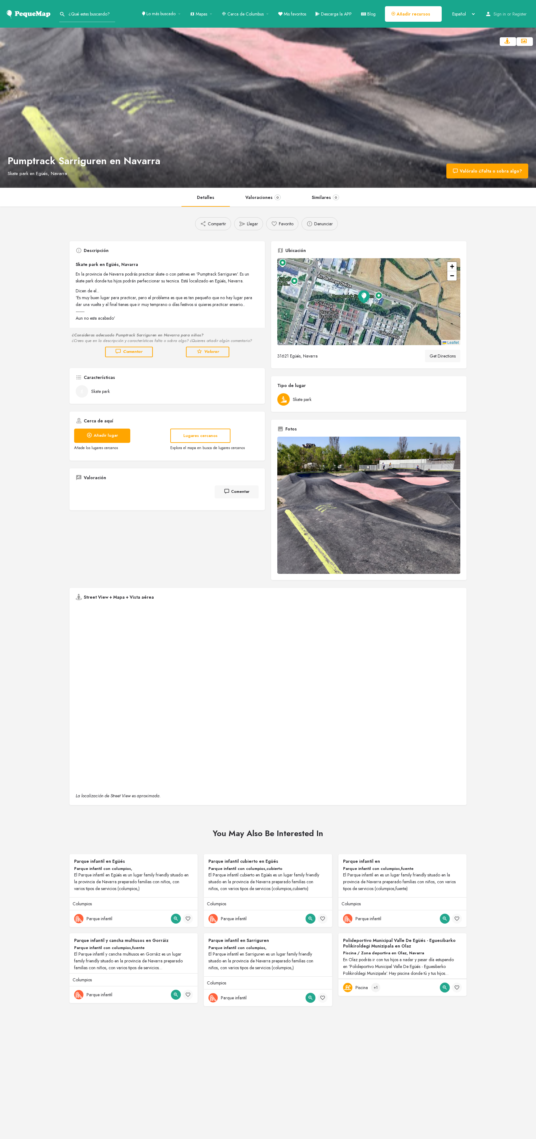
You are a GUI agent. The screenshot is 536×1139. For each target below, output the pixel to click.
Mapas (200, 14)
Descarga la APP (336, 14)
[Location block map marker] (363, 296)
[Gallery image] (368, 505)
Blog (371, 14)
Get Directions (443, 356)
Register (519, 14)
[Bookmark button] (188, 919)
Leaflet (452, 342)
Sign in (500, 14)
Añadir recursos (412, 14)
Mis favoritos (294, 14)
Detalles (205, 197)
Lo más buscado (160, 14)
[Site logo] (30, 13)
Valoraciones (262, 197)
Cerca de (245, 14)
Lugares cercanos (200, 436)
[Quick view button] (176, 919)
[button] (369, 302)
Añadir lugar (106, 435)
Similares (324, 197)
